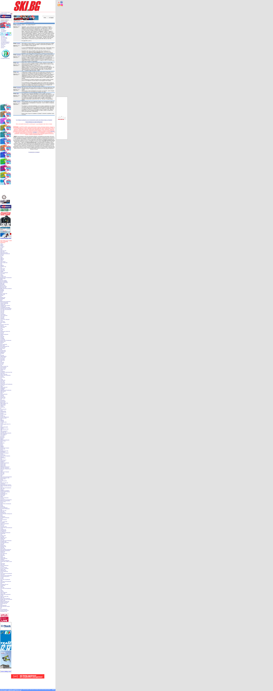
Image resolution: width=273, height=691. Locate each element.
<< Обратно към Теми (29, 21)
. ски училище (3, 39)
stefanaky (19, 54)
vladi (19, 20)
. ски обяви (2, 36)
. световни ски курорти (5, 42)
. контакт (2, 47)
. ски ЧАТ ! (2, 45)
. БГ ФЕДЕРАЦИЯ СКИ (5, 58)
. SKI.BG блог (3, 44)
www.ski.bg (10, 689)
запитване (52, 131)
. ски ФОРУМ (3, 31)
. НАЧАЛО (2, 29)
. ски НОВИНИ (3, 30)
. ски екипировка (3, 37)
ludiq (18, 72)
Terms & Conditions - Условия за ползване (7, 690)
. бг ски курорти (3, 40)
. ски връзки (2, 46)
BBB (18, 93)
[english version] (3, 13)
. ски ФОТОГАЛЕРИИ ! (4, 43)
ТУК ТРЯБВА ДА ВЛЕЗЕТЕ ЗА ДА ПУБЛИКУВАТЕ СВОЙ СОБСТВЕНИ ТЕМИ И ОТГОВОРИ (34, 120)
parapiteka (19, 87)
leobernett (19, 24)
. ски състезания (3, 38)
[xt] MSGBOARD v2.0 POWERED (34, 152)
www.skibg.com (16, 689)
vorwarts (18, 43)
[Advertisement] (62, 30)
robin (18, 62)
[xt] (20, 690)
